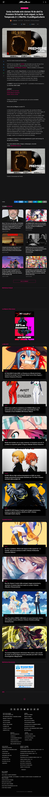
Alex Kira (15, 20)
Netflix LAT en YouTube (13, 90)
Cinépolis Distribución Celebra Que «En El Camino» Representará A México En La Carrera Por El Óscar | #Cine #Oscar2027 (12, 249)
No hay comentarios (35, 20)
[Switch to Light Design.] (43, 2)
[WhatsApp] (3, 73)
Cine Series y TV (24, 8)
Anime (6, 371)
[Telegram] (3, 70)
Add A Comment (24, 281)
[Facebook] (3, 61)
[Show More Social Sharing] (38, 24)
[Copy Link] (3, 75)
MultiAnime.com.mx (16, 145)
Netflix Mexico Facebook (13, 92)
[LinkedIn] (3, 67)
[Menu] (3, 2)
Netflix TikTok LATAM (12, 94)
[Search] (45, 2)
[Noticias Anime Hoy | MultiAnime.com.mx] (24, 2)
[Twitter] (3, 64)
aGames (6, 473)
